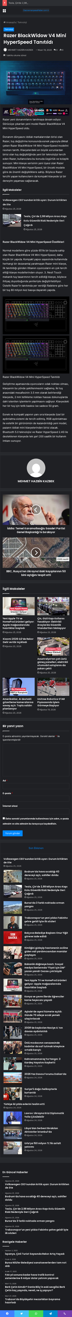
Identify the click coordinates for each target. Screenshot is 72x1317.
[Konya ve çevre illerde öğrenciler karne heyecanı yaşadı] (13, 1001)
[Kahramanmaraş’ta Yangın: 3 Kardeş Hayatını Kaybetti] (13, 1063)
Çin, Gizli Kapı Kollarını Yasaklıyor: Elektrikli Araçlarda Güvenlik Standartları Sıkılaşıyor (51, 623)
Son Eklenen (36, 848)
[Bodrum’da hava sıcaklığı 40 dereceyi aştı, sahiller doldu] (13, 876)
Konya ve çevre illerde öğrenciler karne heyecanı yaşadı (44, 998)
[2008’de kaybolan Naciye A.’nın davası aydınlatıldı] (13, 1032)
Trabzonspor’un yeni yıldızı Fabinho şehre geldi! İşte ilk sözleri (46, 919)
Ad (5, 780)
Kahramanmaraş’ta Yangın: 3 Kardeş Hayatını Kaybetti (42, 1060)
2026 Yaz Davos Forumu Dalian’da (45, 1074)
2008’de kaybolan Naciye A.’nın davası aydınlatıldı (43, 1029)
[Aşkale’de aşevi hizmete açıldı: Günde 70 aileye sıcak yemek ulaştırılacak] (13, 1016)
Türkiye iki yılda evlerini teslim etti (24, 1104)
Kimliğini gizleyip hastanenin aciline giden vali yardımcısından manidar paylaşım (46, 951)
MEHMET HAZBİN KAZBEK (20, 50)
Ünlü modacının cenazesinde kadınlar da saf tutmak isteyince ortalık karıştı (44, 1046)
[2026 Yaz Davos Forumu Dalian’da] (13, 1078)
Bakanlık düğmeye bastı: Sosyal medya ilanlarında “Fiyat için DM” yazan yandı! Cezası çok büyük (44, 967)
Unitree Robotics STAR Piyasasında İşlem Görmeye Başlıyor (51, 702)
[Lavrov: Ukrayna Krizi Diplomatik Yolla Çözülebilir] (13, 1118)
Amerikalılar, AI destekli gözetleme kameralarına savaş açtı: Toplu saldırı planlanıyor (18, 703)
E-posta (8, 793)
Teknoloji (22, 22)
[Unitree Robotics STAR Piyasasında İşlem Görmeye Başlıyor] (53, 687)
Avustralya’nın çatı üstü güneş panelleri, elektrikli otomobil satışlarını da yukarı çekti (52, 663)
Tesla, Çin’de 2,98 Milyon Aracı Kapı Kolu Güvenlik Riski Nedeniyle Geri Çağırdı (45, 221)
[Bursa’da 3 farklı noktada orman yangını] (13, 907)
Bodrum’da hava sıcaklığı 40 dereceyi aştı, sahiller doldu (41, 873)
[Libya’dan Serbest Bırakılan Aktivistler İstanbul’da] (13, 1133)
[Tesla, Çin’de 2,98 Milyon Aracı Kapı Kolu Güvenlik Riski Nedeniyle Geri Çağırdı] (12, 220)
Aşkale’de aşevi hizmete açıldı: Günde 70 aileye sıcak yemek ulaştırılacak (43, 1015)
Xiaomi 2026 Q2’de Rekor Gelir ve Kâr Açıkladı (18, 640)
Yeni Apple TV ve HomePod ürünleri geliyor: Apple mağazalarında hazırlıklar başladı (18, 623)
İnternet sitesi (10, 806)
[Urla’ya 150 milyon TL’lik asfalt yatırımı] (13, 1148)
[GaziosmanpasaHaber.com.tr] (36, 10)
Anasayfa (11, 22)
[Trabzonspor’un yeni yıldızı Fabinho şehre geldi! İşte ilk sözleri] (13, 922)
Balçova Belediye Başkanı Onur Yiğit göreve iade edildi (46, 934)
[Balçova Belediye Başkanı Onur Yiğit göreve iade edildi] (13, 937)
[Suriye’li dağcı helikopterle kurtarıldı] (13, 1093)
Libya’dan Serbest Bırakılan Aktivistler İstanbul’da (41, 1130)
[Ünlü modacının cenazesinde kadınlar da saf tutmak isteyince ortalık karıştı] (13, 1047)
